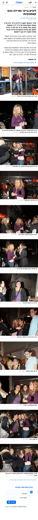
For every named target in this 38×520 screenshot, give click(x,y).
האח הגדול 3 (13, 480)
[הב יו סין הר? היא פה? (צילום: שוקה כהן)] (19, 186)
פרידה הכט (27, 480)
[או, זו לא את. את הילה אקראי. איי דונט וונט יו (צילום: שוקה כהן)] (19, 152)
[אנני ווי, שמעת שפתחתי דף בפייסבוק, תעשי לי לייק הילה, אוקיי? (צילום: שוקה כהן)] (19, 460)
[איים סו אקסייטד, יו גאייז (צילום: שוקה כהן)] (19, 391)
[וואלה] (19, 2)
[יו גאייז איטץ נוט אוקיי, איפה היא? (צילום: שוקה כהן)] (19, 220)
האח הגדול (20, 480)
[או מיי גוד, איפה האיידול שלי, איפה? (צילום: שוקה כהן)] (19, 82)
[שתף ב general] (3, 2)
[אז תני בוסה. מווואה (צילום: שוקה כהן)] (19, 357)
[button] (30, 2)
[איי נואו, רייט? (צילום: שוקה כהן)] (19, 425)
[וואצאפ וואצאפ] (7, 2)
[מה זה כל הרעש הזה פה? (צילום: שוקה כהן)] (19, 289)
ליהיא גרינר (33, 480)
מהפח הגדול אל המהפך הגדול (24, 63)
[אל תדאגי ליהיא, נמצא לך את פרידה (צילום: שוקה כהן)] (19, 255)
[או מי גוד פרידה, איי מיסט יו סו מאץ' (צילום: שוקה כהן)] (19, 323)
